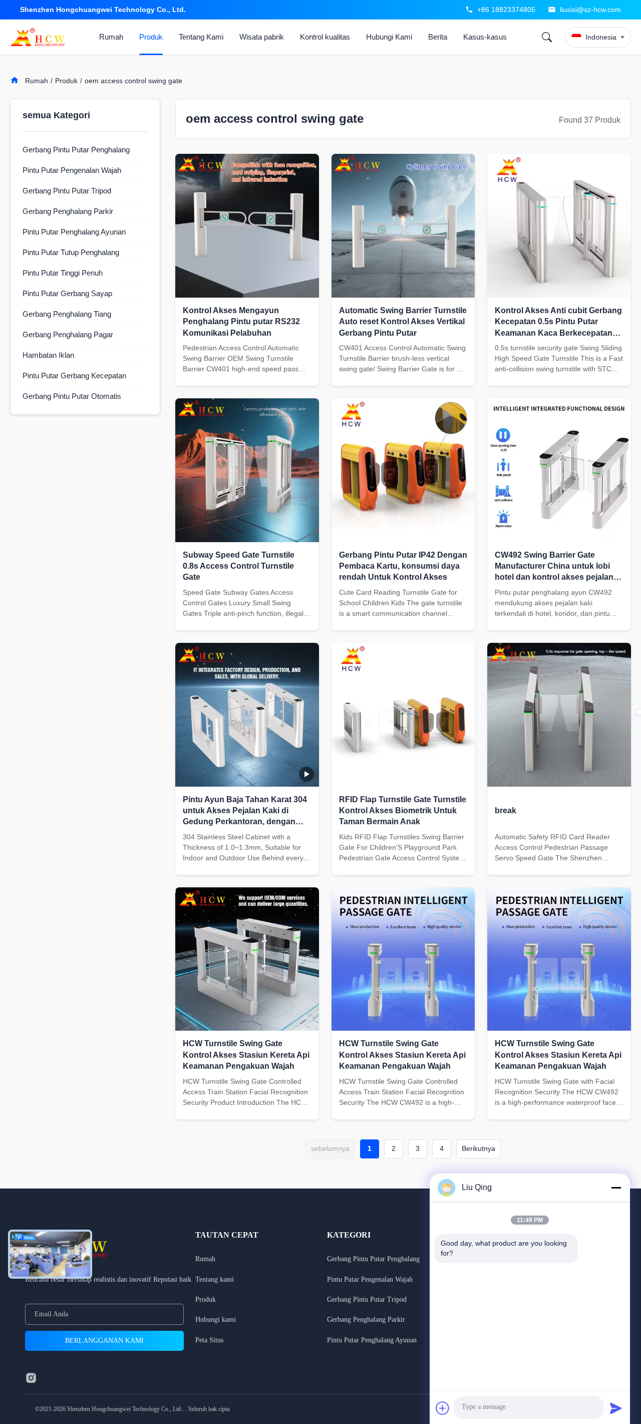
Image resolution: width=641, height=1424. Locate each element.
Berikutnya (478, 1148)
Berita (437, 37)
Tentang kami (214, 1279)
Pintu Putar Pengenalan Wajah (370, 1279)
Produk (151, 37)
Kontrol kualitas (325, 37)
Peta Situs (209, 1340)
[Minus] (616, 1187)
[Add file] (443, 1408)
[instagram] (31, 1378)
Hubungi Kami (389, 37)
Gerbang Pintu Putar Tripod (367, 1299)
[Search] (547, 37)
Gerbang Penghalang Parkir (366, 1319)
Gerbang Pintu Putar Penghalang (373, 1259)
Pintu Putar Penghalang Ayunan (372, 1340)
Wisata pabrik (261, 37)
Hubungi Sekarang (247, 374)
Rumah (111, 37)
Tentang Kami (201, 37)
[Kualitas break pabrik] (559, 715)
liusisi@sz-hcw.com (590, 10)
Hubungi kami (215, 1319)
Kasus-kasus (485, 37)
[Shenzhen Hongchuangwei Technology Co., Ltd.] (39, 37)
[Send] (616, 1408)
